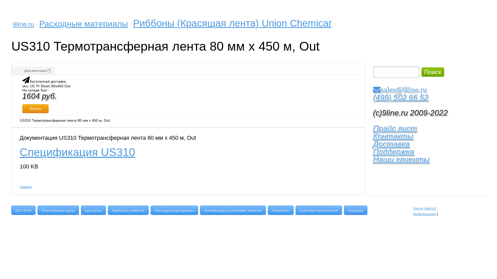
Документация (36, 71)
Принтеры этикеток (128, 210)
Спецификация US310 (77, 152)
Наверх (26, 187)
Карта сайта (424, 208)
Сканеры (355, 210)
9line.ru (23, 24)
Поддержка (393, 151)
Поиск (432, 71)
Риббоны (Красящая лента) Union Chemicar (232, 23)
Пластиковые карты (58, 210)
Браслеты (93, 210)
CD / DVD (23, 210)
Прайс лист (395, 128)
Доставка (391, 144)
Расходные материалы (83, 23)
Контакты (393, 136)
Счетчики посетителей (319, 210)
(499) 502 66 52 (400, 97)
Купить (35, 108)
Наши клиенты (401, 159)
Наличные (280, 210)
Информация (425, 214)
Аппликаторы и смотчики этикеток (233, 210)
